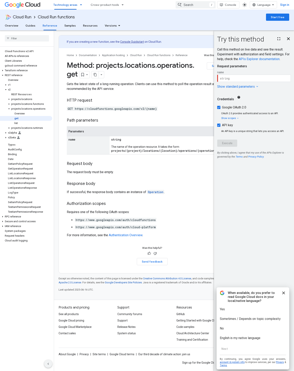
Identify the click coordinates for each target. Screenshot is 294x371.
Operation (155, 192)
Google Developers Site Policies (123, 282)
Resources (90, 25)
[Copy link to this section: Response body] (99, 184)
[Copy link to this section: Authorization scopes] (110, 203)
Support (122, 320)
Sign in (284, 4)
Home (70, 55)
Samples (70, 25)
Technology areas (65, 5)
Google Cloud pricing (71, 320)
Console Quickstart (132, 41)
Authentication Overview (125, 235)
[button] (26, 70)
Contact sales (67, 333)
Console (230, 5)
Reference (50, 25)
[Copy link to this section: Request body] (96, 164)
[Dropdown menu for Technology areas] (82, 5)
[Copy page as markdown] (95, 74)
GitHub (180, 314)
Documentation (88, 55)
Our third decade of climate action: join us (164, 354)
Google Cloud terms (122, 354)
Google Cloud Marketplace (75, 326)
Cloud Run (22, 17)
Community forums (129, 314)
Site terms (99, 354)
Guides (30, 25)
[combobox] (196, 4)
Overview (11, 25)
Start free (277, 17)
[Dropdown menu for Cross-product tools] (124, 5)
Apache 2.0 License (70, 282)
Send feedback (152, 261)
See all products (69, 314)
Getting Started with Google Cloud (197, 320)
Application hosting (113, 55)
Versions (111, 25)
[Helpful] (149, 253)
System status (126, 333)
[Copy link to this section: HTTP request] (96, 100)
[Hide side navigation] (48, 364)
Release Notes (126, 326)
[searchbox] (27, 38)
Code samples (185, 326)
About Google (67, 354)
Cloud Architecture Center (192, 333)
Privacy (84, 354)
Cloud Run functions (56, 17)
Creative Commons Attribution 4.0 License (167, 278)
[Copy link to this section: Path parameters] (102, 120)
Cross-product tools (105, 5)
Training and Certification (192, 339)
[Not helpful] (155, 253)
